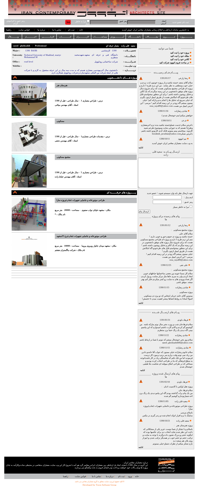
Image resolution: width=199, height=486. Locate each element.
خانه (81, 30)
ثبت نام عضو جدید (180, 22)
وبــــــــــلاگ (13, 37)
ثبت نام (71, 30)
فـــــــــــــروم (169, 37)
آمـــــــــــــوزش (117, 37)
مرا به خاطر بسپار (181, 207)
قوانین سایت (24, 30)
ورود (130, 476)
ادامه (141, 148)
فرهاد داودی (182, 320)
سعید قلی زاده (181, 401)
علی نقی (184, 265)
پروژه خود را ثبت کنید (179, 53)
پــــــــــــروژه (186, 37)
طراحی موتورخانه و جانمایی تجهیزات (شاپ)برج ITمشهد (81, 236)
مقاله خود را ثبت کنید (179, 56)
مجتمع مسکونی (180, 230)
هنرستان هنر (181, 425)
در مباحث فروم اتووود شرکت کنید (174, 63)
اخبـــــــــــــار (31, 37)
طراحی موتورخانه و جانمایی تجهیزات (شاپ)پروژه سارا (81, 200)
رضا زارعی (183, 78)
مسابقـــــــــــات (100, 37)
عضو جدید (151, 193)
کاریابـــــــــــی (48, 37)
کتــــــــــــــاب (65, 37)
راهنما (8, 30)
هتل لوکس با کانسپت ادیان (175, 387)
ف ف (184, 121)
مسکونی (183, 292)
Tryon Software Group (106, 485)
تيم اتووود (182, 139)
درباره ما (41, 30)
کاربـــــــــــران (82, 37)
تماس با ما (56, 30)
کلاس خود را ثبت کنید (179, 59)
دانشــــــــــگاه (134, 37)
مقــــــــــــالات (151, 37)
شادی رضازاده (181, 111)
